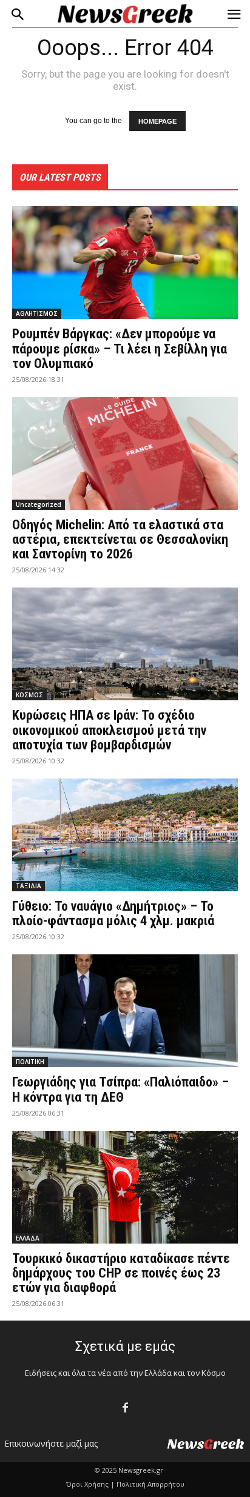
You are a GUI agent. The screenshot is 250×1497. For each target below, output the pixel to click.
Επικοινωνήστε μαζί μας (51, 1443)
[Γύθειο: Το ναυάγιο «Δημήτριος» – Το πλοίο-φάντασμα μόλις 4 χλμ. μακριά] (125, 835)
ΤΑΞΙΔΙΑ (28, 886)
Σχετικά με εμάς (125, 1346)
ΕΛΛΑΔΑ (27, 1238)
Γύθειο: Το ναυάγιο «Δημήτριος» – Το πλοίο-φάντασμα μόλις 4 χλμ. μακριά (113, 913)
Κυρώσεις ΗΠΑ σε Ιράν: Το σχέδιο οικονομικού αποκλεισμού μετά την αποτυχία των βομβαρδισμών (109, 730)
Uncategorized (38, 504)
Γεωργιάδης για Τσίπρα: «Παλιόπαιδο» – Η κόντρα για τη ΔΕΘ (120, 1089)
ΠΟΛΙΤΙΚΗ (30, 1061)
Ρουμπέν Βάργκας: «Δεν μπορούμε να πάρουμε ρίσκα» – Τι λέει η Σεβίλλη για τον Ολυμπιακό (119, 348)
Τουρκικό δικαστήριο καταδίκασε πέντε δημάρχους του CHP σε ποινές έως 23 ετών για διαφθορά (121, 1273)
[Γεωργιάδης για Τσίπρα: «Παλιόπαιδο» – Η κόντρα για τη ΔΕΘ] (125, 1010)
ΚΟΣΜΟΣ (29, 695)
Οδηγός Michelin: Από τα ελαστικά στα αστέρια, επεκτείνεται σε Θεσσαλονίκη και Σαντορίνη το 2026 (120, 539)
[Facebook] (125, 1408)
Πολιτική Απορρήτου (150, 1484)
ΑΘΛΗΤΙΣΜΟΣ (37, 313)
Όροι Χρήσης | (90, 1484)
